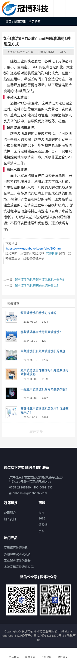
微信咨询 (30, 657)
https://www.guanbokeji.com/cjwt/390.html (34, 248)
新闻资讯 (20, 21)
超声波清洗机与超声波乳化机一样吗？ (40, 279)
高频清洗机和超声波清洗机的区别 (43, 351)
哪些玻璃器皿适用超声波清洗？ (41, 332)
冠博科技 (52, 253)
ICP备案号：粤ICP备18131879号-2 (40, 635)
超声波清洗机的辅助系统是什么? (36, 285)
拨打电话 (63, 657)
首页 (8, 21)
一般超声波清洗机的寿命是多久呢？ (44, 389)
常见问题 (49, 52)
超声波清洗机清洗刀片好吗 (38, 313)
